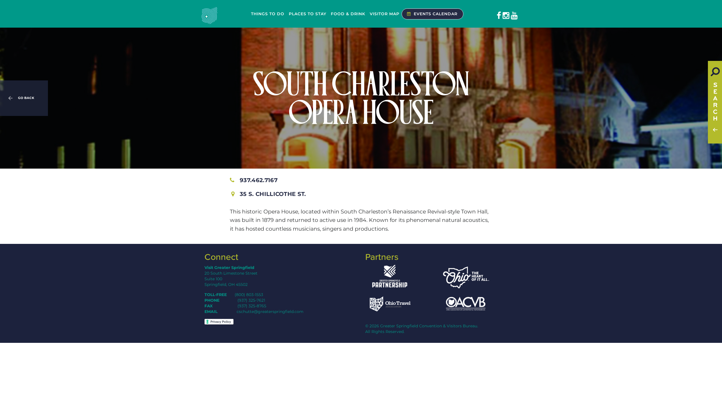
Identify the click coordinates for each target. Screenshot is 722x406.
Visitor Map (384, 13)
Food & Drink (348, 13)
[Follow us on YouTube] (514, 15)
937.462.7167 (259, 180)
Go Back (26, 98)
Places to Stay (307, 13)
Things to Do (267, 13)
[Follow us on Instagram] (506, 15)
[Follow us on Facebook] (499, 15)
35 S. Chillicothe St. (273, 194)
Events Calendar (435, 13)
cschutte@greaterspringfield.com (270, 311)
